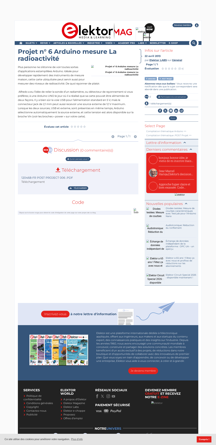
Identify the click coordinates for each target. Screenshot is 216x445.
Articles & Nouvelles (67, 43)
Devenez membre (182, 25)
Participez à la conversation (173, 97)
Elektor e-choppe (74, 410)
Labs (141, 43)
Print (173, 118)
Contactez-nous (36, 410)
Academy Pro (126, 43)
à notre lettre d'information (80, 314)
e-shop (173, 43)
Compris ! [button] (204, 439)
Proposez (69, 414)
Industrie (93, 43)
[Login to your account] (197, 25)
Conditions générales (39, 403)
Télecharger (79, 188)
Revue (44, 43)
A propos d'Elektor (74, 399)
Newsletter (158, 43)
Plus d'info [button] (77, 439)
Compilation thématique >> (166, 131)
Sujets (30, 43)
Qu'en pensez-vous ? (79, 159)
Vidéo (109, 43)
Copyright (32, 406)
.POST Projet (166, 79)
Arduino (152, 79)
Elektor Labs (71, 406)
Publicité (31, 414)
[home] (21, 43)
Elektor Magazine (74, 403)
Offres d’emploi (73, 418)
